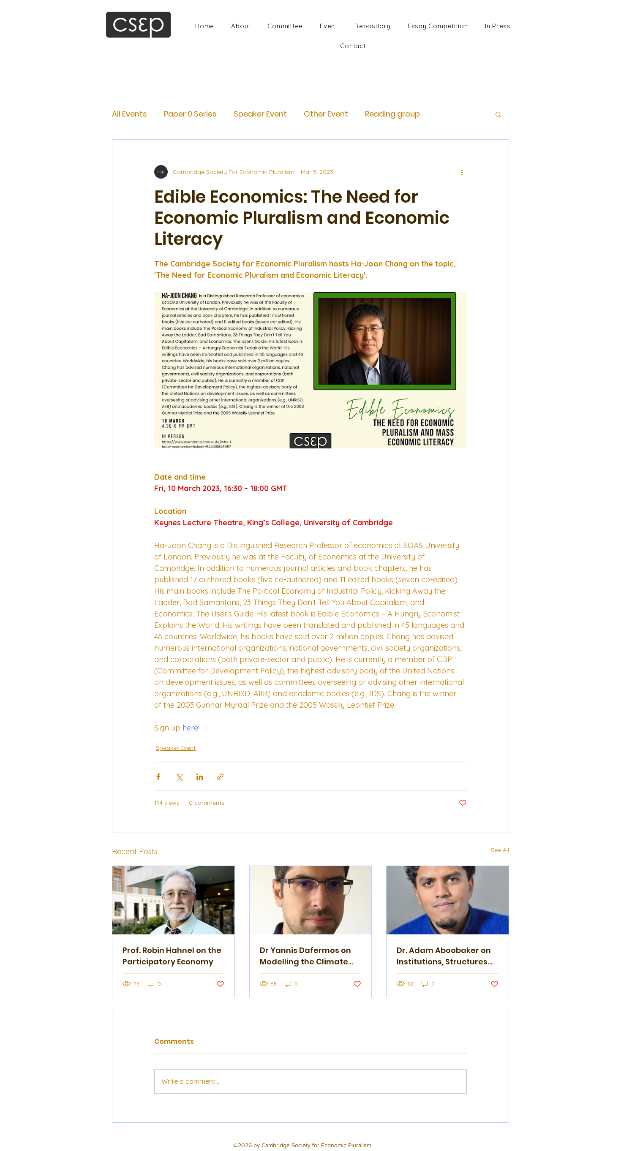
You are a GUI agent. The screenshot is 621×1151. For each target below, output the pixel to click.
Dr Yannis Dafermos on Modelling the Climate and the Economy (305, 956)
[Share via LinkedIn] (200, 777)
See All (500, 850)
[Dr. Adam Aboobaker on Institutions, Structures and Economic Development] (448, 900)
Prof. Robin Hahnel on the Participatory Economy (172, 956)
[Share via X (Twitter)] (179, 777)
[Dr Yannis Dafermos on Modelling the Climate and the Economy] (311, 900)
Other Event (326, 114)
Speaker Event (260, 114)
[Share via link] (220, 777)
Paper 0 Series (190, 114)
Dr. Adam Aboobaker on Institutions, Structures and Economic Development (444, 956)
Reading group (392, 114)
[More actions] (462, 172)
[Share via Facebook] (158, 777)
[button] (498, 114)
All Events (129, 114)
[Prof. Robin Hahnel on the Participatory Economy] (173, 900)
